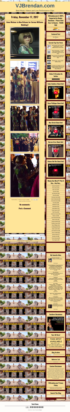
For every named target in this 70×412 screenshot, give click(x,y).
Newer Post (8, 235)
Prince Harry (54, 187)
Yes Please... (56, 37)
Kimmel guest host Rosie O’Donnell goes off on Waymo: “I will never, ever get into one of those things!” (55, 268)
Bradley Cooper (55, 223)
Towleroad (55, 277)
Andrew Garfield (55, 221)
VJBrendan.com (35, 5)
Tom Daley (55, 202)
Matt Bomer (54, 204)
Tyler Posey (54, 212)
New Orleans (28, 201)
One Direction (54, 193)
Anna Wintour (24, 201)
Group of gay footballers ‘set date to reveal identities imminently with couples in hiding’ (55, 279)
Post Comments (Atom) (27, 238)
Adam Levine (54, 219)
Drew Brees (54, 206)
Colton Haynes (55, 210)
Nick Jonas (55, 189)
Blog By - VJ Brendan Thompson (20, 199)
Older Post (42, 235)
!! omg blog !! (55, 296)
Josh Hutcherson (55, 230)
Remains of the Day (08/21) (57, 258)
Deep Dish (55, 303)
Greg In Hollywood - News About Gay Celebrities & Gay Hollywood (55, 266)
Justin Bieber (54, 208)
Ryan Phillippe (55, 225)
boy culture (55, 283)
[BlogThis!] (34, 199)
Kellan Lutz (55, 215)
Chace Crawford (55, 232)
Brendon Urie (55, 236)
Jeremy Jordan (55, 234)
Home (25, 235)
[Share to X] (35, 199)
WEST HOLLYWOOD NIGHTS (55, 293)
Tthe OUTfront (55, 272)
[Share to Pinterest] (37, 199)
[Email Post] (31, 199)
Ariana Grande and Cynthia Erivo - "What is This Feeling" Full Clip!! (58, 56)
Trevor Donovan (55, 238)
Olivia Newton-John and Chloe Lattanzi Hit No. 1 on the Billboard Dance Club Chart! (58, 46)
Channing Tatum (55, 197)
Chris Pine (55, 195)
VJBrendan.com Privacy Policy (56, 388)
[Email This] (33, 199)
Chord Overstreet (54, 200)
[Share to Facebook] (36, 199)
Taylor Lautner (55, 228)
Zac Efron (55, 191)
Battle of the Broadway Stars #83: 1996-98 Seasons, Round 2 (57, 305)
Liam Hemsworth (54, 217)
